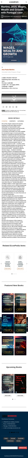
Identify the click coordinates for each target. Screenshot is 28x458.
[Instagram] (10, 433)
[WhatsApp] (18, 433)
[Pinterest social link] (9, 107)
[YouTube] (12, 433)
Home (2, 15)
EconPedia (20, 438)
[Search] (26, 2)
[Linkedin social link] (13, 107)
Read (13, 96)
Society (18, 441)
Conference (10, 441)
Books (6, 438)
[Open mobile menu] (1, 2)
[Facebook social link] (3, 107)
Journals (13, 438)
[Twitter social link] (6, 107)
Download (13, 101)
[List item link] (14, 424)
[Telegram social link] (16, 107)
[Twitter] (14, 433)
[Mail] (16, 433)
